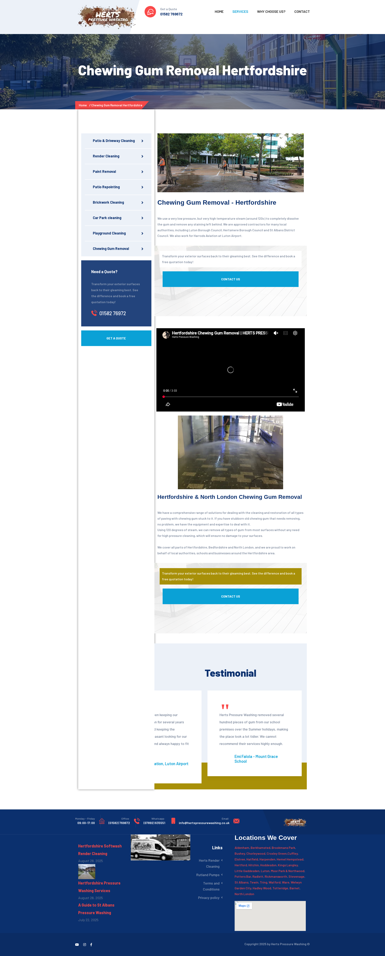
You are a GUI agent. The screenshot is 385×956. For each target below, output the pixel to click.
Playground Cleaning (109, 233)
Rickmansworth (276, 876)
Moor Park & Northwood (287, 871)
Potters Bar (243, 876)
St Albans (241, 882)
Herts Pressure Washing (288, 944)
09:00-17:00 (86, 823)
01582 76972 (112, 313)
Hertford (241, 865)
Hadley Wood (262, 888)
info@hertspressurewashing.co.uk (204, 823)
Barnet (295, 888)
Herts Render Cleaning (209, 863)
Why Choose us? (271, 11)
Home (219, 11)
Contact (302, 11)
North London (244, 894)
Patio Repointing (106, 187)
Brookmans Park (283, 847)
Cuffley (293, 853)
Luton (265, 871)
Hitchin (253, 865)
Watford (275, 882)
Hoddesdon (268, 865)
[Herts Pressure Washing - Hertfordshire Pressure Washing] (107, 16)
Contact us (230, 279)
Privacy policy (209, 897)
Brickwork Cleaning (108, 202)
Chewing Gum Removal (111, 248)
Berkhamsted (260, 847)
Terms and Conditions (211, 886)
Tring (263, 882)
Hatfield (252, 859)
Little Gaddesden (247, 871)
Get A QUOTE (116, 338)
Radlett (257, 876)
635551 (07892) (154, 823)
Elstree (240, 859)
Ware (285, 882)
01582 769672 (171, 14)
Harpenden (267, 859)
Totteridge (280, 888)
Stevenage (296, 876)
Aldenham (242, 847)
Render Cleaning (106, 156)
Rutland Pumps (208, 874)
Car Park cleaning (107, 217)
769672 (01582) (119, 823)
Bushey (240, 853)
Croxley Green (277, 853)
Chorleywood (255, 853)
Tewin (254, 882)
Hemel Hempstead (290, 859)
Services (240, 11)
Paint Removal (104, 171)
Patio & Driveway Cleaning (114, 140)
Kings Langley (288, 865)
